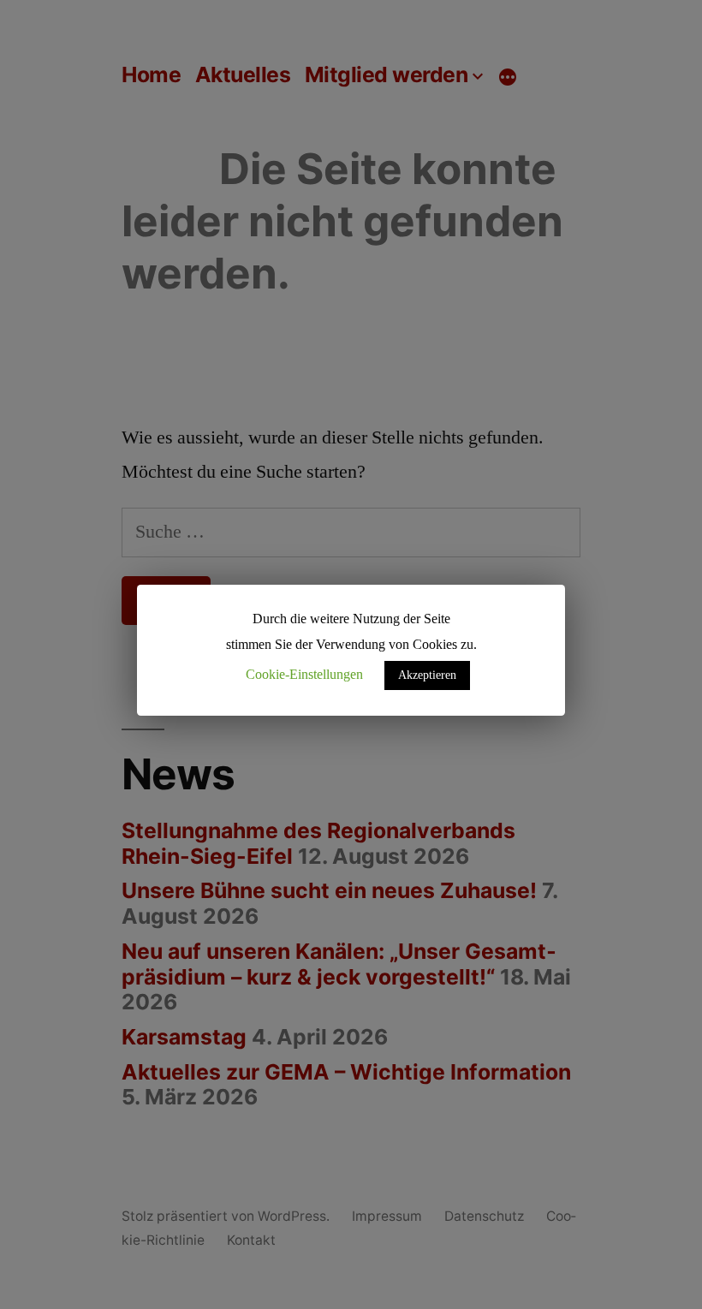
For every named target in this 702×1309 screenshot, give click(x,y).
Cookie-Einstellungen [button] (304, 674)
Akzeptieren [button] (427, 675)
